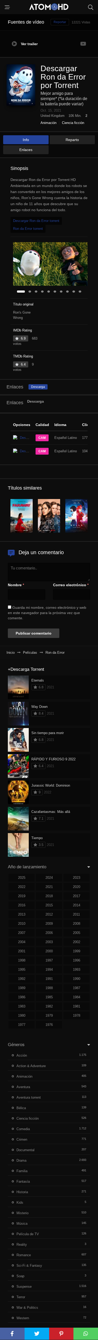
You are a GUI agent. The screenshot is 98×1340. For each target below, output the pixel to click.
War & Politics (27, 1308)
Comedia (23, 1129)
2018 (49, 896)
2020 (76, 887)
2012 (49, 914)
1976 (49, 1025)
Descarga (38, 387)
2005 (76, 933)
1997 (49, 960)
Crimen (21, 1139)
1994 (49, 970)
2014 (76, 905)
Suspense (24, 1287)
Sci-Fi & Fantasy (29, 1266)
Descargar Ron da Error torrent (36, 221)
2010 (21, 924)
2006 (49, 933)
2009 (49, 924)
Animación (48, 122)
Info (26, 140)
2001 (21, 951)
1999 (76, 951)
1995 (21, 970)
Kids (19, 1202)
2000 (49, 951)
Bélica (21, 1108)
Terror (20, 1297)
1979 (49, 1015)
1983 (21, 1006)
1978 (76, 1015)
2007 (21, 933)
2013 (21, 914)
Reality (21, 1244)
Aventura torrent (28, 1097)
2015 (49, 905)
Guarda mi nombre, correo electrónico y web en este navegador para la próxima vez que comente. (47, 612)
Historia (22, 1192)
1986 (21, 997)
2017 (76, 896)
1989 (21, 988)
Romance (23, 1255)
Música (21, 1223)
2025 (21, 878)
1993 (76, 970)
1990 (76, 979)
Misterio (22, 1213)
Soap (20, 1276)
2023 (76, 878)
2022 (21, 887)
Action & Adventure (31, 1066)
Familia (21, 1171)
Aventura (23, 1087)
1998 (21, 960)
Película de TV (27, 1234)
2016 (21, 905)
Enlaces (25, 150)
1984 (76, 997)
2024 (49, 878)
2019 (21, 896)
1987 (76, 988)
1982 (49, 1006)
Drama (21, 1160)
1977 (21, 1025)
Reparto (72, 140)
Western (22, 1318)
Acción (21, 1055)
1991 (49, 979)
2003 (49, 942)
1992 (21, 979)
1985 (49, 997)
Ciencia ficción (73, 122)
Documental (25, 1150)
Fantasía (23, 1181)
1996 (76, 960)
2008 (76, 924)
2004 (21, 942)
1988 (49, 988)
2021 (49, 887)
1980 (21, 1015)
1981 (76, 1006)
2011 (76, 914)
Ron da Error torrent (28, 229)
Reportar (60, 22)
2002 (76, 942)
